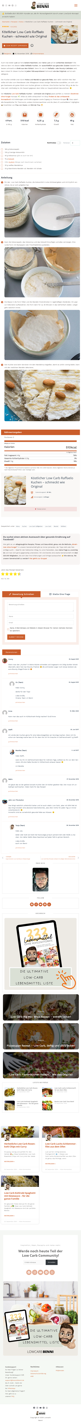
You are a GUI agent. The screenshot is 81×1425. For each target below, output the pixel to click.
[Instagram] (6, 5)
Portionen (66, 143)
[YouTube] (40, 1408)
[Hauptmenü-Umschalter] (76, 5)
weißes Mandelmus (14, 165)
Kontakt (61, 1370)
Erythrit (11, 162)
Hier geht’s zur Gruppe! (38, 558)
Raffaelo (63, 526)
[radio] (3, 574)
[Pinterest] (13, 5)
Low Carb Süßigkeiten (36, 526)
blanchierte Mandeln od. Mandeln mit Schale (23, 168)
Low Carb (15, 94)
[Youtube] (9, 5)
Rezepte (14, 22)
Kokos (21, 22)
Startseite (5, 22)
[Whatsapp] (47, 1408)
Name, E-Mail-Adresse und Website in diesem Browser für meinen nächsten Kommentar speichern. (41, 629)
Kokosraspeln (12, 149)
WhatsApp (11, 1388)
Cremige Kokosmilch (14, 152)
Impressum (34, 1371)
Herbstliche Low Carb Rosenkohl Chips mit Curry (27, 1089)
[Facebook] (3, 5)
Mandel (56, 526)
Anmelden (51, 1262)
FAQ (12, 1396)
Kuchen (24, 526)
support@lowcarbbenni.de (14, 1380)
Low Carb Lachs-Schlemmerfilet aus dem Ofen (65, 1089)
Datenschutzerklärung (38, 1373)
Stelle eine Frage (61, 594)
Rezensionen (11, 652)
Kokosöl (11, 159)
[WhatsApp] (16, 5)
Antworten (14, 673)
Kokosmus (19, 156)
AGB (31, 1376)
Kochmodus (51, 143)
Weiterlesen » (9, 1161)
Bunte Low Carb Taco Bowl (64, 1101)
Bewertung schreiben (23, 594)
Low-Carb (48, 526)
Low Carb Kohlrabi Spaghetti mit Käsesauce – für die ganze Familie (27, 1103)
